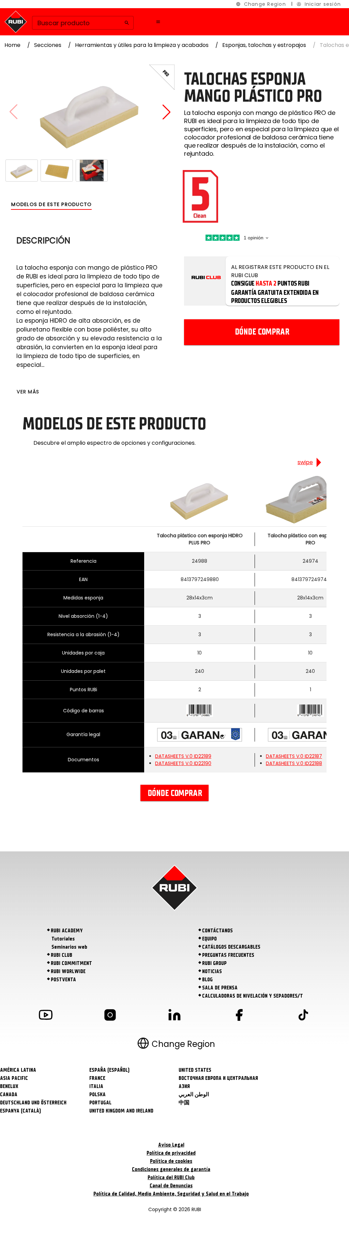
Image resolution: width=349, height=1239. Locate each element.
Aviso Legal (171, 1145)
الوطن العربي (194, 1094)
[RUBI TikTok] (303, 1016)
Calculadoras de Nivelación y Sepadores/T (252, 996)
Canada (8, 1094)
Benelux (9, 1086)
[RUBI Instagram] (110, 1016)
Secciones (47, 45)
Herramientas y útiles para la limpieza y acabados (142, 45)
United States (195, 1070)
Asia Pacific (14, 1078)
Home (12, 45)
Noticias (212, 971)
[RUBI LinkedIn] (174, 1016)
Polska (97, 1094)
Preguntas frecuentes (228, 955)
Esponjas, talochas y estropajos (264, 45)
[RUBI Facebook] (239, 1016)
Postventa (63, 980)
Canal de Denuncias (171, 1186)
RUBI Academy (67, 931)
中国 (184, 1103)
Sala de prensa (220, 988)
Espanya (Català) (20, 1111)
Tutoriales (63, 939)
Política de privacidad (171, 1153)
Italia (96, 1086)
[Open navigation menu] (158, 22)
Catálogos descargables (231, 947)
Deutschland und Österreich (33, 1103)
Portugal (100, 1103)
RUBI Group (214, 963)
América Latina (18, 1070)
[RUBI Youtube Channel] (45, 1016)
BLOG (207, 980)
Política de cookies (171, 1161)
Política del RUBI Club (171, 1177)
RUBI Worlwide (68, 971)
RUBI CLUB (61, 955)
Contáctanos (217, 931)
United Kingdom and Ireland (121, 1111)
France (97, 1078)
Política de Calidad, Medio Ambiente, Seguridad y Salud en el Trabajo (171, 1194)
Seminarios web (69, 947)
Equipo (209, 939)
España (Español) (109, 1070)
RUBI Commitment (71, 963)
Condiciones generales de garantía (171, 1169)
